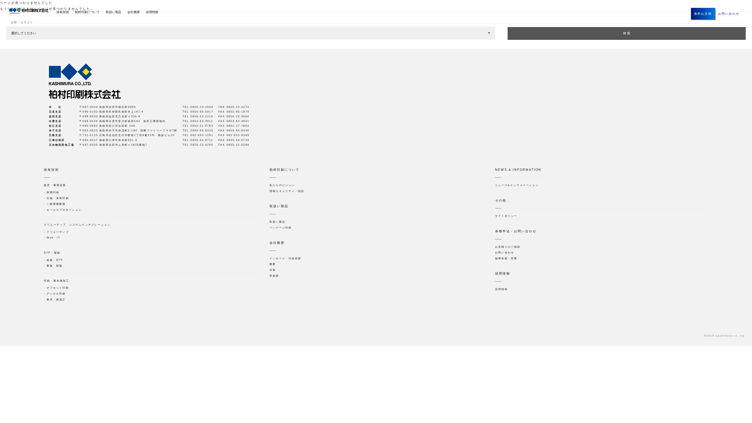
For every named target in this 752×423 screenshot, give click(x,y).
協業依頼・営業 (506, 258)
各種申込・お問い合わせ (515, 231)
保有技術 (62, 12)
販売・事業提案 (55, 185)
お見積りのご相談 (508, 246)
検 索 (626, 33)
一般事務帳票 (56, 203)
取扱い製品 (113, 12)
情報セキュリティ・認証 (286, 191)
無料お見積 (703, 13)
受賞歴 (274, 275)
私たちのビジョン (282, 185)
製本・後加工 (56, 299)
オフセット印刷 (58, 287)
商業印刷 (53, 192)
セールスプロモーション (64, 209)
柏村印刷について (87, 12)
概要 (272, 264)
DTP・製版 (52, 252)
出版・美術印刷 (58, 198)
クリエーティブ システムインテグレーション (77, 224)
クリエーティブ (58, 231)
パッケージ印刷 (280, 227)
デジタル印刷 (56, 293)
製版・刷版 (54, 265)
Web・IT (53, 237)
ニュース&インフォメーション (517, 185)
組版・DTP (55, 259)
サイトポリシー (506, 215)
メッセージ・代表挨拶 (285, 258)
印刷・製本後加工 (56, 280)
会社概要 (133, 12)
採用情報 (152, 12)
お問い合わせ (728, 13)
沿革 (272, 269)
